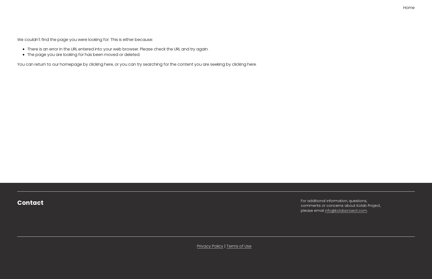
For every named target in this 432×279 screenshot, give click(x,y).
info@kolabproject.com (346, 210)
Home (409, 7)
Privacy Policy (210, 246)
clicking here (101, 64)
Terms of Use (239, 246)
